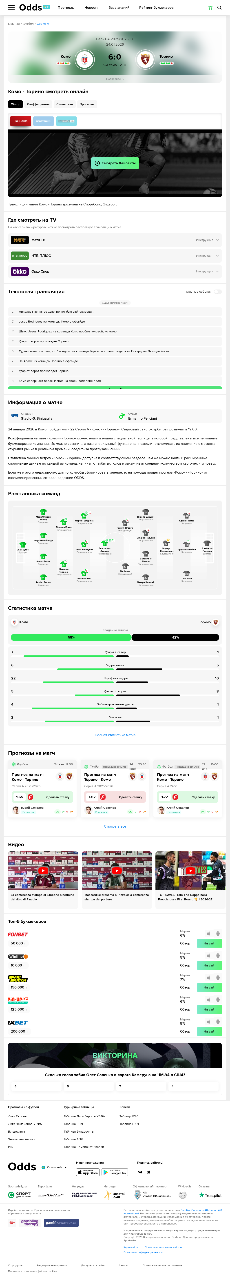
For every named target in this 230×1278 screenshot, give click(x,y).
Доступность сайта (92, 1265)
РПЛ (11, 1147)
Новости (91, 8)
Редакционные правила (52, 1265)
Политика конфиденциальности (144, 1252)
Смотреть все (115, 826)
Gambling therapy (30, 1223)
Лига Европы (17, 1116)
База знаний (118, 8)
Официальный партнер (152, 1195)
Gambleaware (61, 1223)
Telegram (148, 1172)
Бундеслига (16, 1131)
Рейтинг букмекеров (156, 8)
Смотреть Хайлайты (20, 121)
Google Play (115, 1172)
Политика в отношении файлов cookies (32, 1271)
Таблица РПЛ (73, 1124)
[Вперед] (219, 880)
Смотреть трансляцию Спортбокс (43, 121)
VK (140, 1172)
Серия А (43, 24)
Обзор (15, 104)
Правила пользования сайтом (163, 1247)
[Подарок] (210, 7)
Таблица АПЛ (73, 1139)
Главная (14, 24)
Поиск (219, 7)
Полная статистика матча (115, 735)
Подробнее (113, 79)
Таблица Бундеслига (78, 1131)
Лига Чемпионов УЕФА (25, 1124)
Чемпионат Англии (21, 1139)
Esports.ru (51, 1195)
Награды (84, 1195)
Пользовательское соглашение (162, 1265)
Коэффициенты (38, 104)
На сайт (210, 943)
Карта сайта (131, 1247)
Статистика (64, 104)
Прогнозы (66, 8)
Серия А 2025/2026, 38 (115, 39)
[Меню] (11, 7)
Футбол (28, 24)
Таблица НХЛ (129, 1124)
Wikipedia (182, 1195)
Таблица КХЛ (128, 1116)
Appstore (88, 1172)
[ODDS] (34, 7)
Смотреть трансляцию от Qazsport (66, 121)
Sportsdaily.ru (19, 1195)
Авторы (123, 1265)
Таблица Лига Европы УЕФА (84, 1116)
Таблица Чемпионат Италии (84, 1147)
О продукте (15, 1265)
